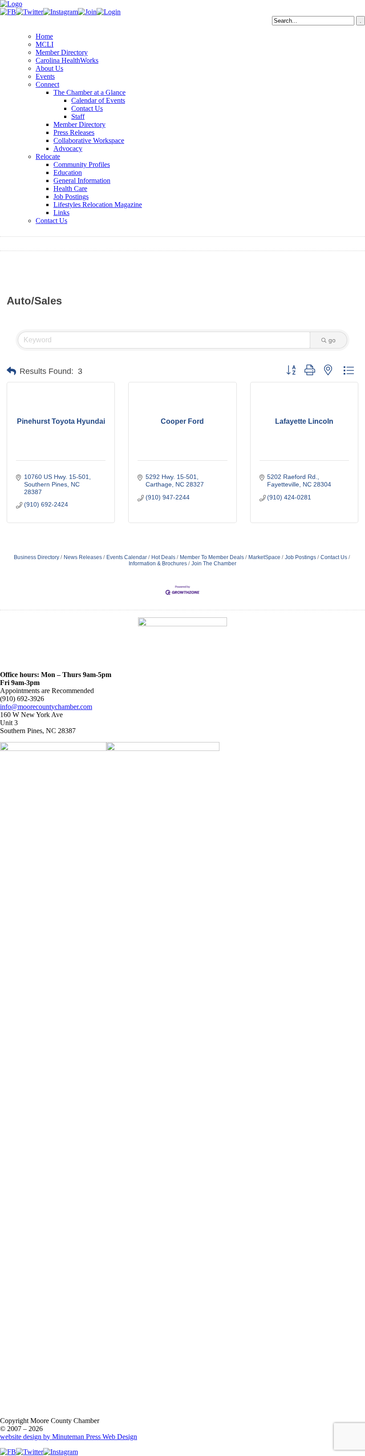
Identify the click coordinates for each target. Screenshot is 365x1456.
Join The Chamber (213, 563)
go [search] (332, 340)
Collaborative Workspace (88, 140)
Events (45, 76)
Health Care (70, 188)
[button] (11, 371)
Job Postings (71, 196)
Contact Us (87, 108)
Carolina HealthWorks (67, 60)
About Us (49, 68)
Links (61, 212)
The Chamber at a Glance (89, 92)
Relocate (48, 156)
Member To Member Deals (212, 557)
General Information (81, 180)
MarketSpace (264, 557)
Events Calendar (126, 557)
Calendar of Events (98, 100)
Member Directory (62, 52)
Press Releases (73, 132)
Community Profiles (81, 164)
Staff (78, 116)
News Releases (83, 557)
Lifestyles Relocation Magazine (97, 204)
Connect (47, 84)
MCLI (44, 44)
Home (44, 36)
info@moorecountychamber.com (46, 706)
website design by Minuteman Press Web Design (68, 1436)
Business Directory (36, 557)
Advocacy (67, 148)
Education (67, 172)
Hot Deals (163, 557)
